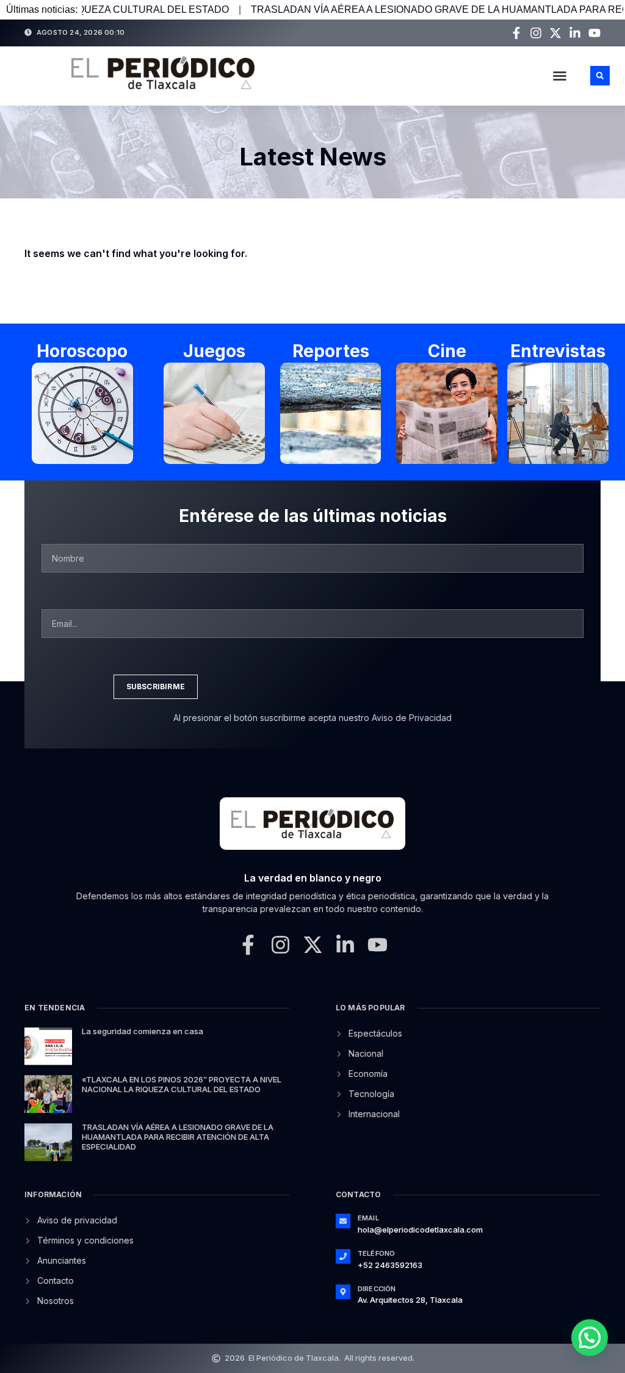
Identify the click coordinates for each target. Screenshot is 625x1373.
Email (368, 1218)
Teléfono (377, 1253)
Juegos (214, 351)
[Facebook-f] (516, 33)
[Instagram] (536, 33)
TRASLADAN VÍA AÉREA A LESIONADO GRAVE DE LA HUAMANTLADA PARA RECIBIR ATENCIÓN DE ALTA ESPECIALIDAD (177, 1136)
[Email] (343, 1221)
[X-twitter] (555, 33)
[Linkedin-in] (575, 33)
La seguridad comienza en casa (142, 1031)
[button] (560, 76)
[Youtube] (594, 33)
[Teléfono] (343, 1256)
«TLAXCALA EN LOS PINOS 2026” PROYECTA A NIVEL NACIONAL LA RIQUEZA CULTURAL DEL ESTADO (181, 1084)
